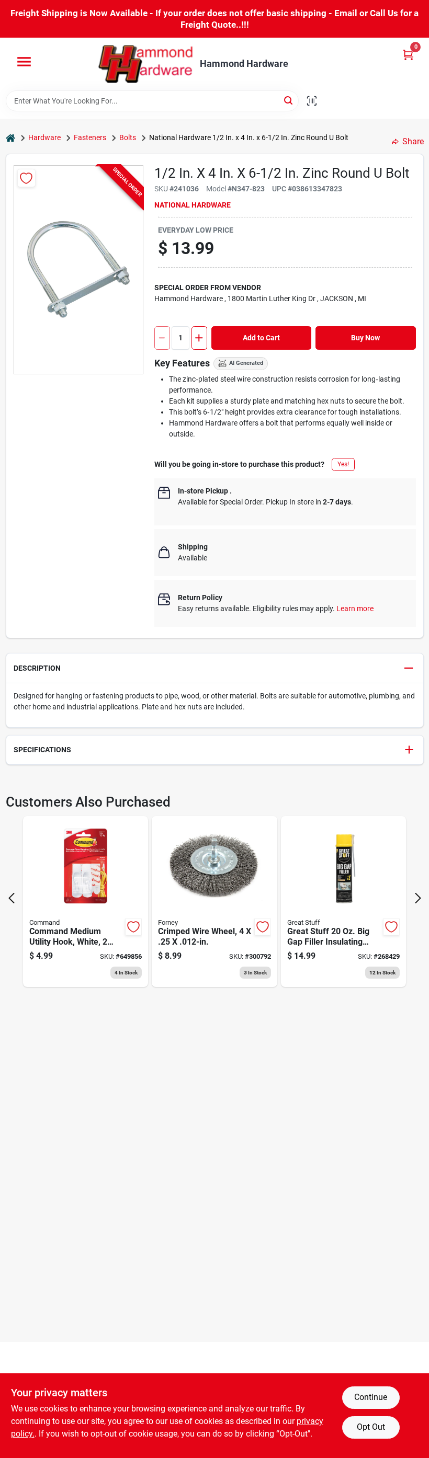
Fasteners (90, 137)
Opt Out (371, 1427)
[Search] (289, 100)
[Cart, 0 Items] (408, 54)
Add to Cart (261, 338)
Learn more (355, 608)
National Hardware (192, 205)
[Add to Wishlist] (26, 178)
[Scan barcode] (312, 101)
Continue (370, 1397)
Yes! (343, 464)
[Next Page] (418, 898)
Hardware (44, 137)
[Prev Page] (11, 898)
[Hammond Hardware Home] (145, 64)
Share (413, 141)
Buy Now (365, 338)
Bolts (127, 137)
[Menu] (24, 61)
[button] (214, 668)
